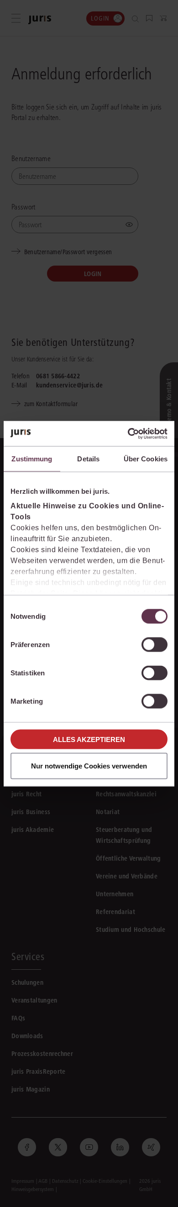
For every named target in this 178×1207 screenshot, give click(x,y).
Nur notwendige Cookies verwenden (89, 765)
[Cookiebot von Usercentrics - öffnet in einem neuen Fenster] (128, 433)
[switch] (154, 644)
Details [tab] (88, 459)
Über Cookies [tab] (146, 459)
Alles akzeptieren (89, 739)
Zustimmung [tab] (31, 459)
